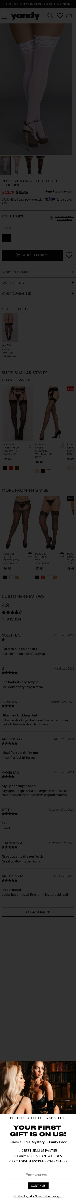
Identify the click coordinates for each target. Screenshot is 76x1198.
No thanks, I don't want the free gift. (38, 1196)
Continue (38, 1185)
